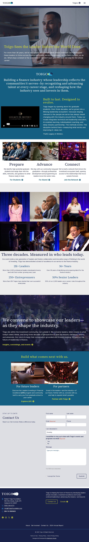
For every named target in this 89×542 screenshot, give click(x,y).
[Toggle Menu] (84, 3)
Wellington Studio (51, 538)
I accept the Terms (53, 476)
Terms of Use (34, 535)
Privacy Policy (42, 535)
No (48, 443)
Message (49, 447)
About (28, 525)
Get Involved (35, 525)
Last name (70, 413)
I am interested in (51, 429)
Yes (48, 441)
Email (50, 421)
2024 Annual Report (56, 525)
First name (49, 413)
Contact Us (44, 525)
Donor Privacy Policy (53, 535)
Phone (69, 421)
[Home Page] (22, 494)
